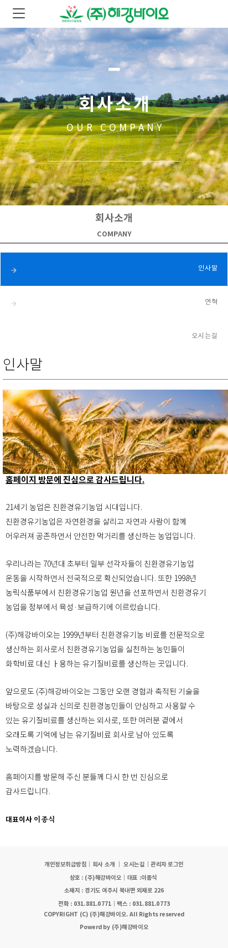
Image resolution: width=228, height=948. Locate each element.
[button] (167, 864)
